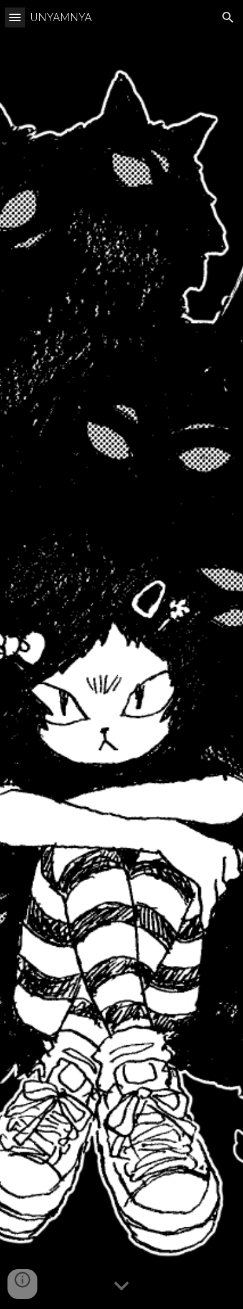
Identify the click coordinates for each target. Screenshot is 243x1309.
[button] (15, 17)
